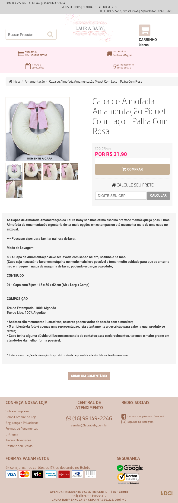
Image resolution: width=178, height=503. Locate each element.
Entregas (12, 434)
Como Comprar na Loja (21, 417)
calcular (158, 195)
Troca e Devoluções (18, 440)
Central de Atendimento (100, 7)
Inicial (16, 81)
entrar (35, 3)
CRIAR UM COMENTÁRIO (89, 376)
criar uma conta (53, 3)
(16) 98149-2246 (91, 418)
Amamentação (35, 81)
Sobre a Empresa (17, 411)
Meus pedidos (71, 7)
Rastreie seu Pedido (19, 446)
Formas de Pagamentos (22, 428)
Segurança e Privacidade (22, 422)
